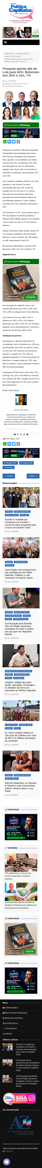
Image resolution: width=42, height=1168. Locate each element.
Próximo (32, 476)
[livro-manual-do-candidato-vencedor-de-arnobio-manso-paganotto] (21, 283)
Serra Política (18, 678)
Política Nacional (8, 86)
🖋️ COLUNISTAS (10, 1028)
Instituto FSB (27, 463)
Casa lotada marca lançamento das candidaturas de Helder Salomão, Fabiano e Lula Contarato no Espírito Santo (27, 1065)
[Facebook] (21, 434)
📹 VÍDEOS (7, 1034)
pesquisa (9, 467)
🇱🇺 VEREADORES (10, 1008)
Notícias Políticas (12, 515)
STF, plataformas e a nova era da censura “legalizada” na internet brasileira (18, 876)
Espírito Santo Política (20, 84)
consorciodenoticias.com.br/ (15, 429)
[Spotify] (27, 434)
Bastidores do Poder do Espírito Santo (18, 671)
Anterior (10, 476)
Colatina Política (11, 725)
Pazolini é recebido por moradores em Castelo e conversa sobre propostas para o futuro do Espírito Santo (26, 1049)
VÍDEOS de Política (20, 619)
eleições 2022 (11, 463)
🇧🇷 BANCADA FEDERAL (13, 1018)
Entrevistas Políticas (21, 612)
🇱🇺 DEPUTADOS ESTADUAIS (15, 1013)
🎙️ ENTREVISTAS (10, 1023)
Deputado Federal (25, 725)
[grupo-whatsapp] (21, 125)
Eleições (8, 84)
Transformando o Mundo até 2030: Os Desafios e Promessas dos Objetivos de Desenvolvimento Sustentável (21, 905)
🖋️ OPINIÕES (11, 848)
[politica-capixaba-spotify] (21, 133)
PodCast (27, 616)
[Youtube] (15, 434)
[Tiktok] (24, 434)
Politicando (19, 86)
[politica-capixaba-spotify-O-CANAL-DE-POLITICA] (21, 827)
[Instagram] (18, 434)
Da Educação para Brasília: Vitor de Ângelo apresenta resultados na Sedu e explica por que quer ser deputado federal (19, 628)
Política (8, 619)
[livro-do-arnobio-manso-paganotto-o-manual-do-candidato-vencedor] (21, 32)
